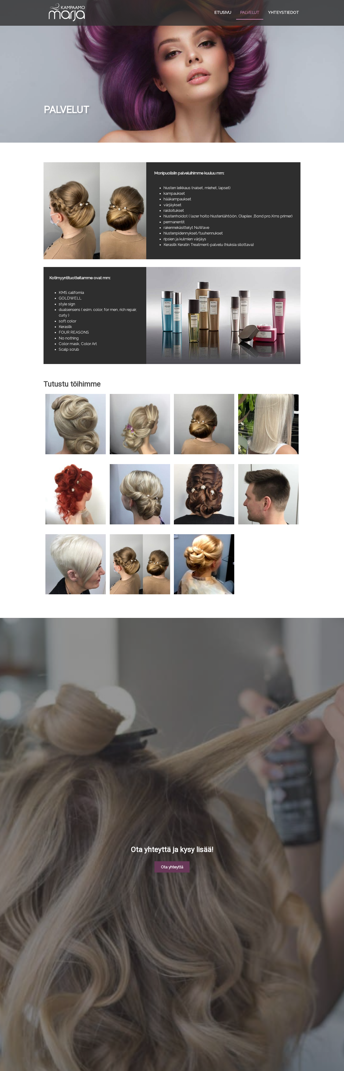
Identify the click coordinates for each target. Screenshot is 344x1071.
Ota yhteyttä (172, 867)
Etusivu (222, 12)
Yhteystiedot (283, 12)
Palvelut (250, 12)
